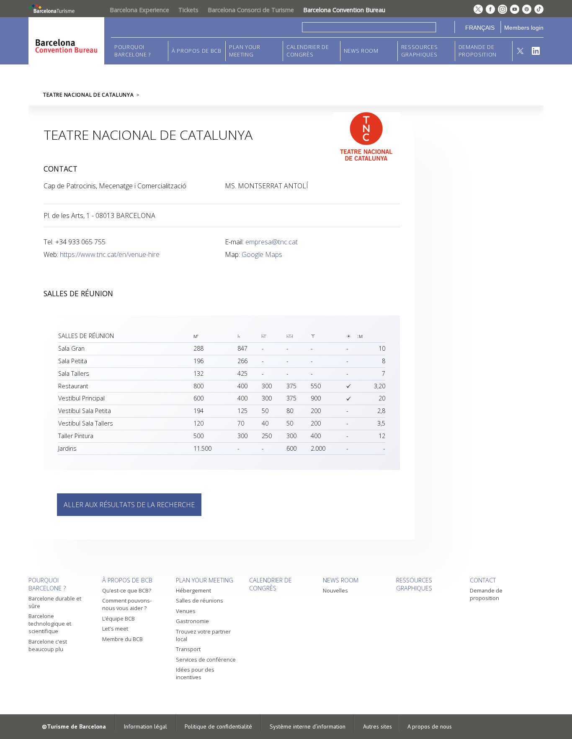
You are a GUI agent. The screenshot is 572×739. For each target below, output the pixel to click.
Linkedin (536, 51)
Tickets (188, 10)
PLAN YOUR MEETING (244, 51)
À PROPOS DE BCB (197, 50)
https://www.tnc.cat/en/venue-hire (110, 254)
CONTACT (483, 580)
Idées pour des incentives (195, 673)
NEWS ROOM (361, 50)
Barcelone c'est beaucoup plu (47, 645)
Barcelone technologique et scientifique (49, 623)
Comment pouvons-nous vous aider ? (127, 604)
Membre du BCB (122, 639)
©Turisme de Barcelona (74, 726)
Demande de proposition (478, 51)
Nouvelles (335, 590)
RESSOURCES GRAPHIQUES (419, 51)
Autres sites (377, 726)
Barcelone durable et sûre (54, 602)
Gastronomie (192, 621)
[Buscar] (445, 27)
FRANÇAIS (480, 27)
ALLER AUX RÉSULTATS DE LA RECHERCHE (129, 504)
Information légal (145, 726)
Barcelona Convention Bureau (344, 10)
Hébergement (193, 590)
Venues (186, 611)
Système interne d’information (307, 726)
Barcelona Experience (139, 10)
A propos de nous (429, 726)
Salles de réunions (199, 600)
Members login (524, 27)
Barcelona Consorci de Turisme (251, 10)
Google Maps (262, 254)
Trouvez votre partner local (203, 635)
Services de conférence (206, 659)
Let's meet (115, 628)
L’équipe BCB (118, 618)
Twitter (520, 51)
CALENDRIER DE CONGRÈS (307, 51)
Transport (188, 649)
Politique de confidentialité (218, 726)
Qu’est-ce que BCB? (126, 590)
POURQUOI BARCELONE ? (132, 51)
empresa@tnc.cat (271, 241)
